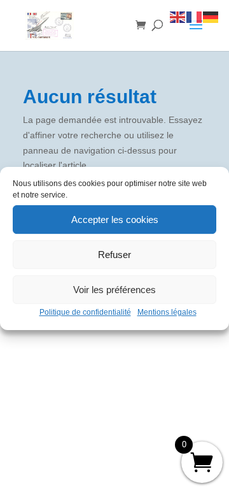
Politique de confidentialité (85, 312)
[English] (178, 16)
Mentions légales (167, 312)
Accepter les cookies (114, 219)
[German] (211, 16)
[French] (194, 16)
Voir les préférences (114, 289)
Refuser (114, 254)
